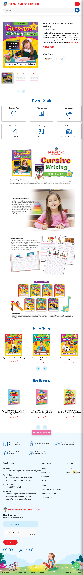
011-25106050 (26, 477)
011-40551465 (12, 477)
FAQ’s (68, 476)
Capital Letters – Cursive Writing (14, 358)
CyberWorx (76, 572)
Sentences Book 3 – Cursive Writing (69, 359)
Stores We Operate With (51, 489)
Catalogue (45, 476)
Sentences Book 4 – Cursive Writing (41, 359)
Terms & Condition (73, 472)
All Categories (47, 498)
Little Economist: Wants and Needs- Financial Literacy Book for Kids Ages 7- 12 (41, 412)
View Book (13, 361)
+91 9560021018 (13, 487)
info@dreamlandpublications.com (18, 496)
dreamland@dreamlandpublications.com (21, 494)
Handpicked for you (49, 493)
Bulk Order (46, 481)
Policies (69, 468)
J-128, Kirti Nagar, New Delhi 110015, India (23, 471)
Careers (44, 485)
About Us (45, 468)
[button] (77, 10)
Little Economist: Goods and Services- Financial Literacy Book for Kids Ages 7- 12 (69, 412)
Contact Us (46, 472)
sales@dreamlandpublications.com (19, 499)
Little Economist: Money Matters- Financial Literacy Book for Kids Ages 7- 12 (13, 412)
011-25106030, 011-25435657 (19, 480)
